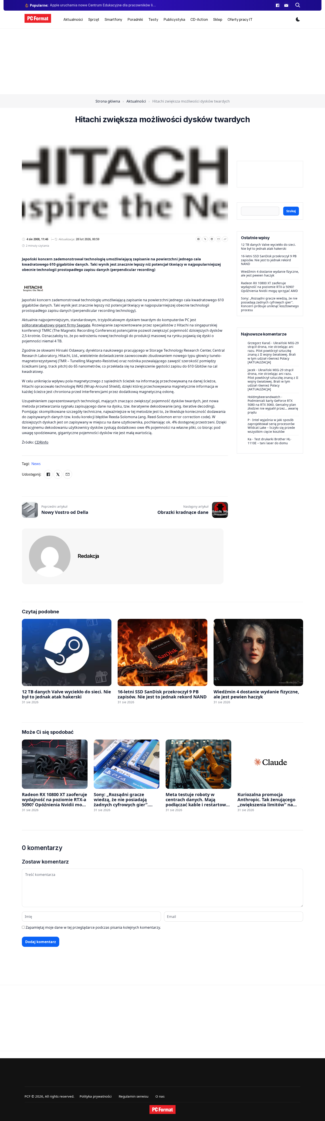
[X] (205, 239)
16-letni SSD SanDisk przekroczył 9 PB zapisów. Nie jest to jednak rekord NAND (268, 260)
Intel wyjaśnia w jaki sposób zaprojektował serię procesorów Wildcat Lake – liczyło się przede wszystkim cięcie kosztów (271, 426)
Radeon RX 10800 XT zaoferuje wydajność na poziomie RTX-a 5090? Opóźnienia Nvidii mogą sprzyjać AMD (269, 287)
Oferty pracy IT (240, 19)
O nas (159, 1096)
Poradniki (135, 19)
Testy (153, 19)
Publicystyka (174, 19)
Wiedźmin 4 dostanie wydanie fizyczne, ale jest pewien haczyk (270, 273)
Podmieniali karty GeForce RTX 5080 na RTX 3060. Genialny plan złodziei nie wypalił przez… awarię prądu (273, 406)
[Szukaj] (297, 5)
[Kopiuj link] (225, 239)
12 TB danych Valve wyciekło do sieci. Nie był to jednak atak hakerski (268, 246)
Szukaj (291, 211)
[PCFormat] (162, 1109)
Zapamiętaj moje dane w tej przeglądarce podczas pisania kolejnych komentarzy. (93, 927)
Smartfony (113, 19)
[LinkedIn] (212, 239)
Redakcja (88, 556)
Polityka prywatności (96, 1096)
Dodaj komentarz (40, 941)
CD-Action (199, 19)
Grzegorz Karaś (259, 343)
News (36, 463)
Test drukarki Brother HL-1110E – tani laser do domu (269, 441)
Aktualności (73, 19)
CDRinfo (41, 442)
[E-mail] (286, 5)
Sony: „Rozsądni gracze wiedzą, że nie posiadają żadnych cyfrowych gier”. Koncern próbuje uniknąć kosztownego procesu (270, 304)
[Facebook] (277, 5)
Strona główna (108, 101)
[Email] (218, 239)
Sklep (217, 19)
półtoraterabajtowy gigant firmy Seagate (56, 325)
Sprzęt (93, 19)
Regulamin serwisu (133, 1096)
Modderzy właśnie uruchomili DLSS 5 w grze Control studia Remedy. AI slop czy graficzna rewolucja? (103, 5)
